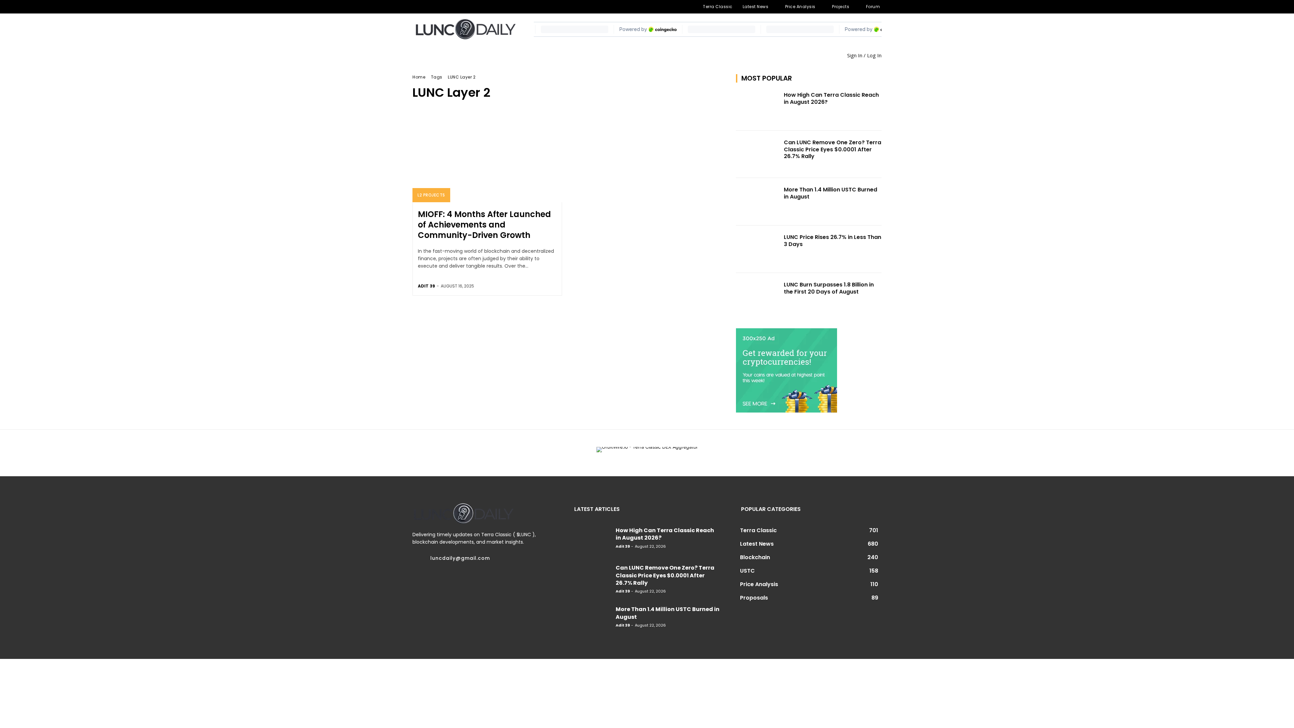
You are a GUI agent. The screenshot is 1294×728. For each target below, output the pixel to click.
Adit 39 (426, 286)
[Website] (470, 6)
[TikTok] (448, 6)
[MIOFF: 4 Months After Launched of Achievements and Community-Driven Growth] (487, 157)
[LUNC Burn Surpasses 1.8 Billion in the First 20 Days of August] (758, 296)
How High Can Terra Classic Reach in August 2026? (831, 98)
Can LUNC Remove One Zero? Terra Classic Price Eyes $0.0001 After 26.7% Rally (832, 149)
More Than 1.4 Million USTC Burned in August (830, 193)
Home (418, 77)
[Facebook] (416, 6)
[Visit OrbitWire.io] (647, 453)
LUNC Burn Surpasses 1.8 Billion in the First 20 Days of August (829, 288)
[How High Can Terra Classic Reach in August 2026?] (758, 107)
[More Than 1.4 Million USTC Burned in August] (758, 201)
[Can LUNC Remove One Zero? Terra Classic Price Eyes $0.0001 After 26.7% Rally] (758, 154)
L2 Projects (431, 195)
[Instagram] (427, 6)
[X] (459, 6)
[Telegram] (437, 6)
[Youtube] (481, 6)
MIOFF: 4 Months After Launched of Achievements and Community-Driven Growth (484, 225)
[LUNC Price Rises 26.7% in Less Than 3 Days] (758, 249)
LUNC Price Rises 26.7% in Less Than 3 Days (832, 240)
